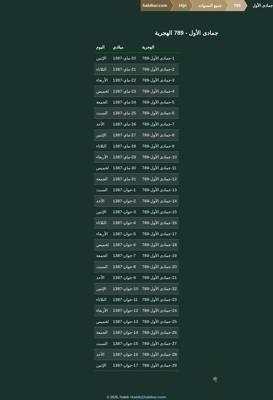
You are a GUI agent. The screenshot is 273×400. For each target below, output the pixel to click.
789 (237, 5)
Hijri (183, 5)
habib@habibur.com (148, 397)
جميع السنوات (210, 5)
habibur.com (155, 5)
